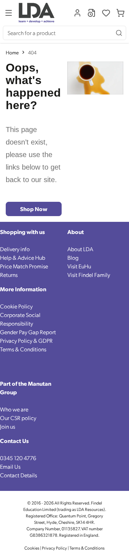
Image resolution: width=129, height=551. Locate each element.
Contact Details (18, 475)
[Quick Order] (92, 13)
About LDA (80, 249)
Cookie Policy (16, 306)
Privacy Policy (54, 548)
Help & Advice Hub (22, 257)
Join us (7, 426)
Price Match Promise (24, 266)
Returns (9, 274)
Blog (72, 257)
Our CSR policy (18, 417)
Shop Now (33, 209)
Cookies (32, 548)
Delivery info (15, 249)
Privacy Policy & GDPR (26, 340)
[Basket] (120, 13)
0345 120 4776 (18, 458)
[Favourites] (106, 13)
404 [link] (32, 52)
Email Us (10, 466)
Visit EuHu (79, 266)
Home (12, 52)
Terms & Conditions (23, 349)
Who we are (14, 409)
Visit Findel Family (88, 274)
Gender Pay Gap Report (28, 332)
